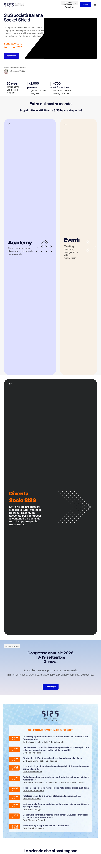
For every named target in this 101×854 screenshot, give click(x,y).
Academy (20, 242)
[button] (69, 3)
